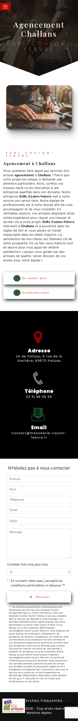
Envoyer (43, 596)
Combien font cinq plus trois (27, 564)
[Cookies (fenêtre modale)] (1, 718)
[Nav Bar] (5, 6)
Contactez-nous (35, 292)
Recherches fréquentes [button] (39, 701)
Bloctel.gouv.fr (16, 678)
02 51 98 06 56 (39, 397)
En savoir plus (34, 278)
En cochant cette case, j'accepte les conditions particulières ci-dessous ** (38, 583)
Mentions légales (39, 713)
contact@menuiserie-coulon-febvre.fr (39, 435)
